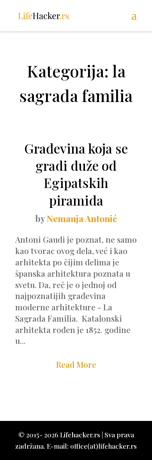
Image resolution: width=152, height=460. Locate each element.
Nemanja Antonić (82, 218)
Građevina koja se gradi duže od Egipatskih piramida (76, 174)
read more (76, 364)
